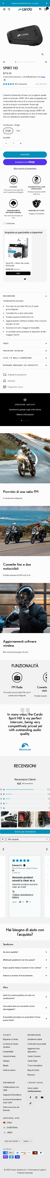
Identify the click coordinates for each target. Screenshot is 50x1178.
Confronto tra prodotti (37, 1044)
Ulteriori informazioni (25, 414)
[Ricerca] (9, 9)
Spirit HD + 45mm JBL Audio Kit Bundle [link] (17, 264)
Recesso (31, 1075)
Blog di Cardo (33, 1070)
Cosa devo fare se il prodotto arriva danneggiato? (18, 1007)
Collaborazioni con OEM (11, 1088)
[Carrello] (45, 9)
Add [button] (18, 273)
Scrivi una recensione (25, 831)
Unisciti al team (9, 1056)
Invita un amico (9, 1070)
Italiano (26, 1141)
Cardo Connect (34, 1056)
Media (5, 1065)
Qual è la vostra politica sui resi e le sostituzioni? (19, 996)
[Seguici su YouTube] (42, 1097)
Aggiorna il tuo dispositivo (34, 1050)
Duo (18, 131)
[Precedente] (4, 62)
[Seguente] (46, 62)
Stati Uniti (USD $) (11, 1141)
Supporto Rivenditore (12, 1095)
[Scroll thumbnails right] (47, 819)
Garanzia (11, 381)
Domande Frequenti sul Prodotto (20, 365)
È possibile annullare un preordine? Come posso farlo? (21, 1018)
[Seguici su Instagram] (36, 1097)
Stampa (6, 1061)
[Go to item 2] (26, 819)
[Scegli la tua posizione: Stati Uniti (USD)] (40, 9)
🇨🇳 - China (7, 1122)
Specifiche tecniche (13, 351)
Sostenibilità (8, 1052)
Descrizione (9, 296)
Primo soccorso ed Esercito (11, 1108)
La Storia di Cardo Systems (10, 1045)
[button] (9, 84)
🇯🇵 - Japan (7, 1132)
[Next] (46, 849)
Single (8, 131)
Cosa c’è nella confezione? (17, 358)
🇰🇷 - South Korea (10, 1127)
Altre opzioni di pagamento (25, 168)
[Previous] (4, 849)
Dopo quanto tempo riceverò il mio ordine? (22, 968)
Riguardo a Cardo (10, 1039)
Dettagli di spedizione (17, 374)
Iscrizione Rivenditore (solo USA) (12, 1101)
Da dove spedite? (10, 952)
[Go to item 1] (9, 819)
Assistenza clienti (35, 1039)
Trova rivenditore (35, 1065)
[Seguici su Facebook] (30, 1097)
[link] (18, 248)
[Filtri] (2, 839)
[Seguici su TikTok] (30, 1103)
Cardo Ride (32, 1061)
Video (6, 343)
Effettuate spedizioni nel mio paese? (19, 960)
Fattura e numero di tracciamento (18, 975)
